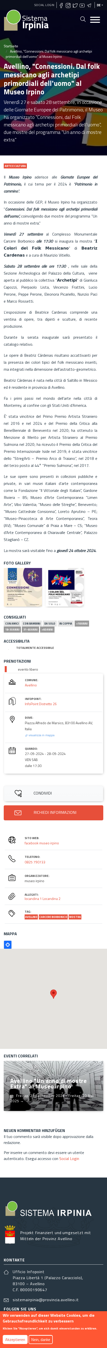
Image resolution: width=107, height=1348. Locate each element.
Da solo (49, 624)
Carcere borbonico (53, 917)
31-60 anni (30, 630)
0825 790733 (35, 862)
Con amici (12, 624)
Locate (7, 945)
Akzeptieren (15, 1339)
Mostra (75, 917)
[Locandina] (23, 587)
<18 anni (82, 624)
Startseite (11, 46)
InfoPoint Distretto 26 (41, 703)
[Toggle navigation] (95, 20)
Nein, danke (40, 1339)
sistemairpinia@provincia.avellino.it (46, 1300)
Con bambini (31, 624)
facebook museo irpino (42, 843)
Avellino (31, 685)
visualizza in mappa (41, 735)
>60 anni (47, 630)
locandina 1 (34, 898)
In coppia (65, 624)
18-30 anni (12, 630)
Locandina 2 (51, 898)
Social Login (44, 5)
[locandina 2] (65, 587)
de (99, 5)
